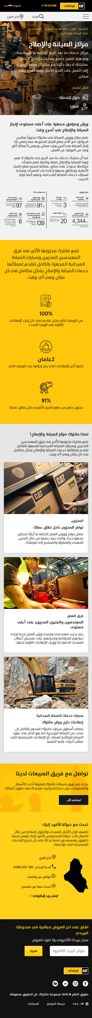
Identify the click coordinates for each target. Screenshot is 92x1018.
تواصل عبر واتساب (39, 877)
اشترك (33, 951)
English (17, 5)
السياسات (33, 1004)
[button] (8, 5)
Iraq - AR (79, 1004)
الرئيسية (83, 29)
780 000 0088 (23, 867)
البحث (35, 17)
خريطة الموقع (56, 1004)
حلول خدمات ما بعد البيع (62, 29)
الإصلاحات (35, 29)
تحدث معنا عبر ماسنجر (36, 887)
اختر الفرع (13, 17)
